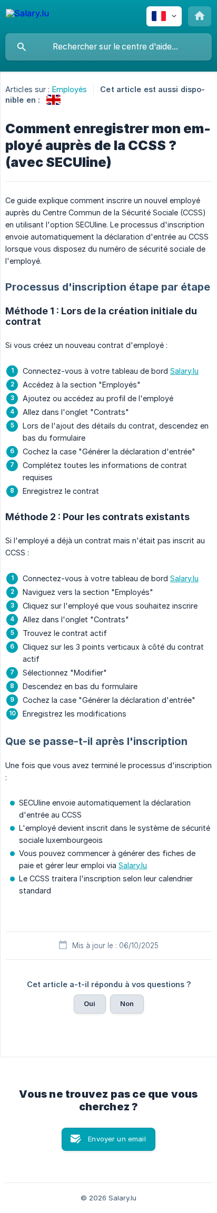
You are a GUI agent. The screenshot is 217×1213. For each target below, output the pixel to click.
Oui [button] (89, 1003)
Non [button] (127, 1003)
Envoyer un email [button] (116, 1139)
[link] (53, 100)
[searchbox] (108, 47)
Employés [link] (69, 89)
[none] (27, 15)
